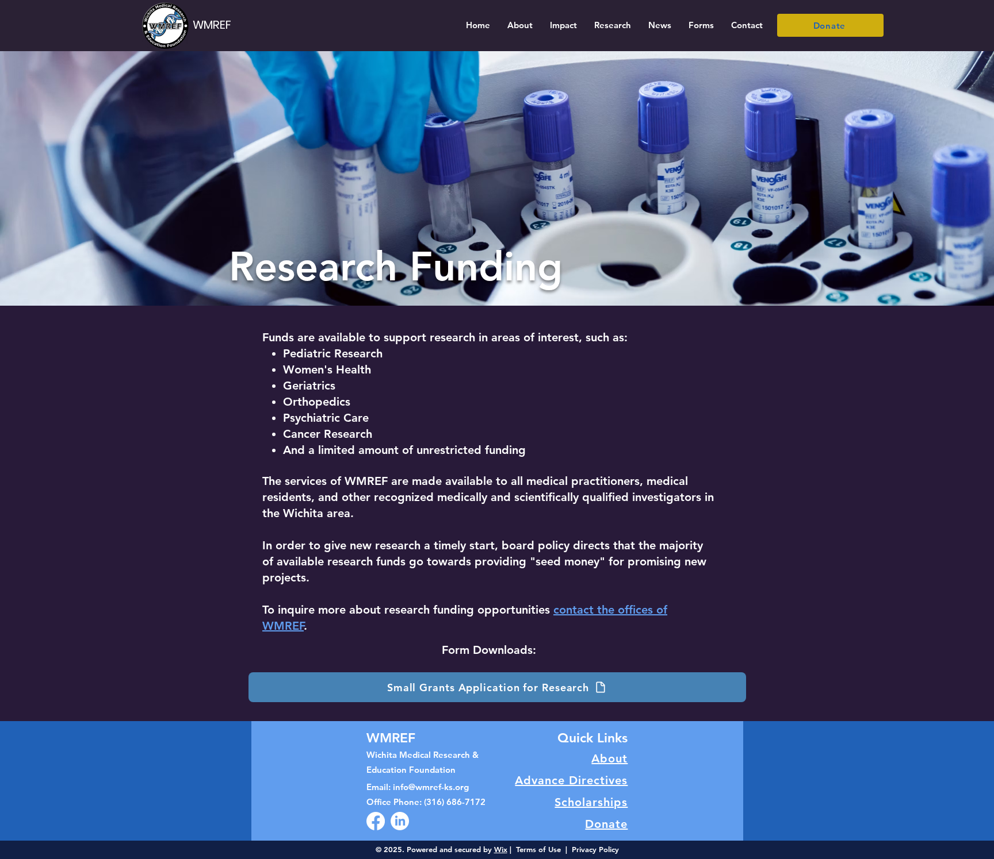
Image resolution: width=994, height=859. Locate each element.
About (609, 758)
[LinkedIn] (400, 821)
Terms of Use (538, 849)
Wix (500, 849)
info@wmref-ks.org (431, 786)
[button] (520, 25)
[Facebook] (375, 821)
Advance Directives (571, 780)
